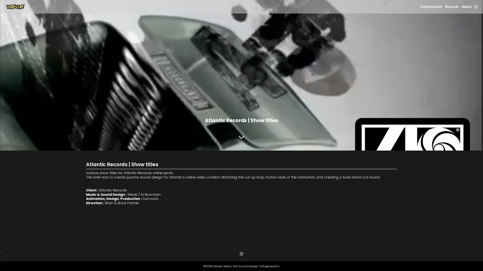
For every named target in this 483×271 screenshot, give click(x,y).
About (467, 7)
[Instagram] (476, 7)
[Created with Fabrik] (1, 252)
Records (452, 7)
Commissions (431, 7)
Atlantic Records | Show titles (122, 164)
